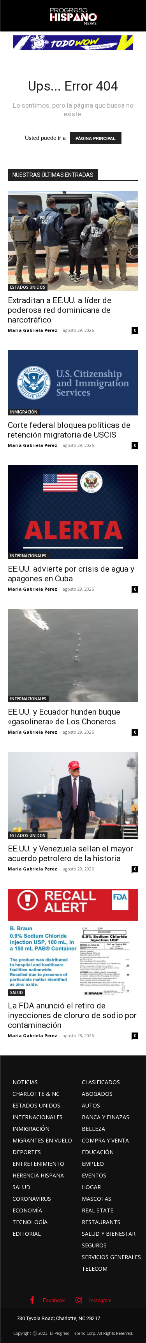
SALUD (16, 992)
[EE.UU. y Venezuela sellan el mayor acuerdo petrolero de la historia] (73, 795)
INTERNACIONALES (28, 555)
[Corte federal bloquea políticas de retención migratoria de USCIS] (73, 382)
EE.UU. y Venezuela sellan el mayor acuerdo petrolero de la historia (70, 853)
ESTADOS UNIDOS (27, 287)
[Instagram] (78, 1300)
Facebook (54, 1300)
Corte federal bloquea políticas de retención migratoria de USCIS (69, 430)
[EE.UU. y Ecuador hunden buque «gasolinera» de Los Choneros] (73, 655)
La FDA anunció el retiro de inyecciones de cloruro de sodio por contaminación (72, 1015)
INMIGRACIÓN (23, 412)
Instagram (100, 1300)
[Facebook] (32, 1300)
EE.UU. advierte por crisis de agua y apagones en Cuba (71, 573)
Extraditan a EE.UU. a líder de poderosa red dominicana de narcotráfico (59, 310)
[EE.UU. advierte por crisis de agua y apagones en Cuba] (73, 512)
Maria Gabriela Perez (32, 330)
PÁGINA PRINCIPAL (96, 138)
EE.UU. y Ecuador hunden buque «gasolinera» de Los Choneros (64, 716)
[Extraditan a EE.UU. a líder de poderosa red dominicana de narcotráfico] (73, 241)
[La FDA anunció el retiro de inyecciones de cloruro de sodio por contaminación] (73, 942)
